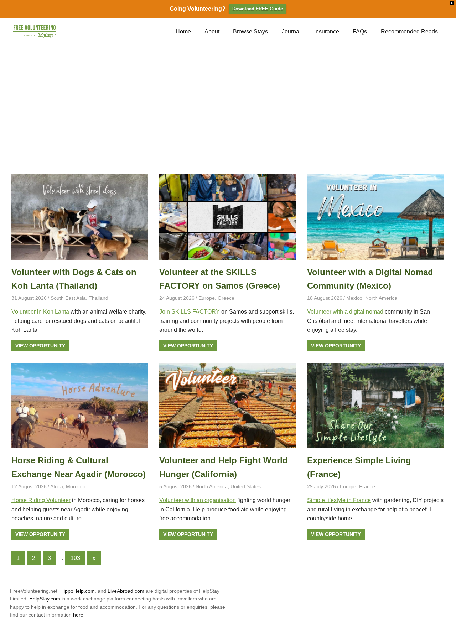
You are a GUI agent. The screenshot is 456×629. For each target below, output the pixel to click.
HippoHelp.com (77, 591)
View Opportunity (40, 346)
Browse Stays (250, 32)
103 (75, 558)
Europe (206, 298)
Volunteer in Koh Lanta (40, 312)
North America (381, 298)
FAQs (360, 32)
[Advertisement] (228, 110)
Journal (291, 32)
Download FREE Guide (257, 8)
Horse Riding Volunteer (41, 500)
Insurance (326, 32)
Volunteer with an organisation (197, 500)
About (211, 32)
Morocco (76, 486)
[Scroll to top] (445, 618)
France (367, 486)
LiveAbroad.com (126, 591)
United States (245, 486)
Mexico (354, 298)
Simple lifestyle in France (339, 500)
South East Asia (68, 298)
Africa (56, 486)
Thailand (98, 298)
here (78, 615)
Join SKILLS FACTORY (189, 312)
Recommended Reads (409, 32)
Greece (226, 298)
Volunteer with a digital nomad (345, 312)
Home (183, 32)
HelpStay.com (44, 599)
